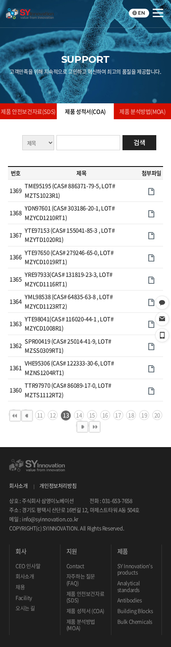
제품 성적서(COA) (85, 111)
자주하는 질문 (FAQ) (80, 579)
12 (53, 415)
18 (131, 415)
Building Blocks (135, 610)
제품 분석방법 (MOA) (80, 625)
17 (118, 415)
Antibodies (129, 600)
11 (40, 415)
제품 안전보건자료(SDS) (28, 111)
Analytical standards (128, 586)
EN (141, 13)
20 (157, 415)
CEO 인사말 (28, 566)
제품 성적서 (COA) (85, 610)
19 (144, 415)
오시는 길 (25, 608)
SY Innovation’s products (135, 569)
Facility (24, 597)
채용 (20, 587)
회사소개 (18, 485)
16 (105, 415)
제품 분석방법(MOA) (142, 111)
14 (79, 415)
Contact (75, 566)
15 (92, 415)
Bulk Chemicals (134, 621)
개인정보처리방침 (57, 485)
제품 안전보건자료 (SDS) (85, 597)
